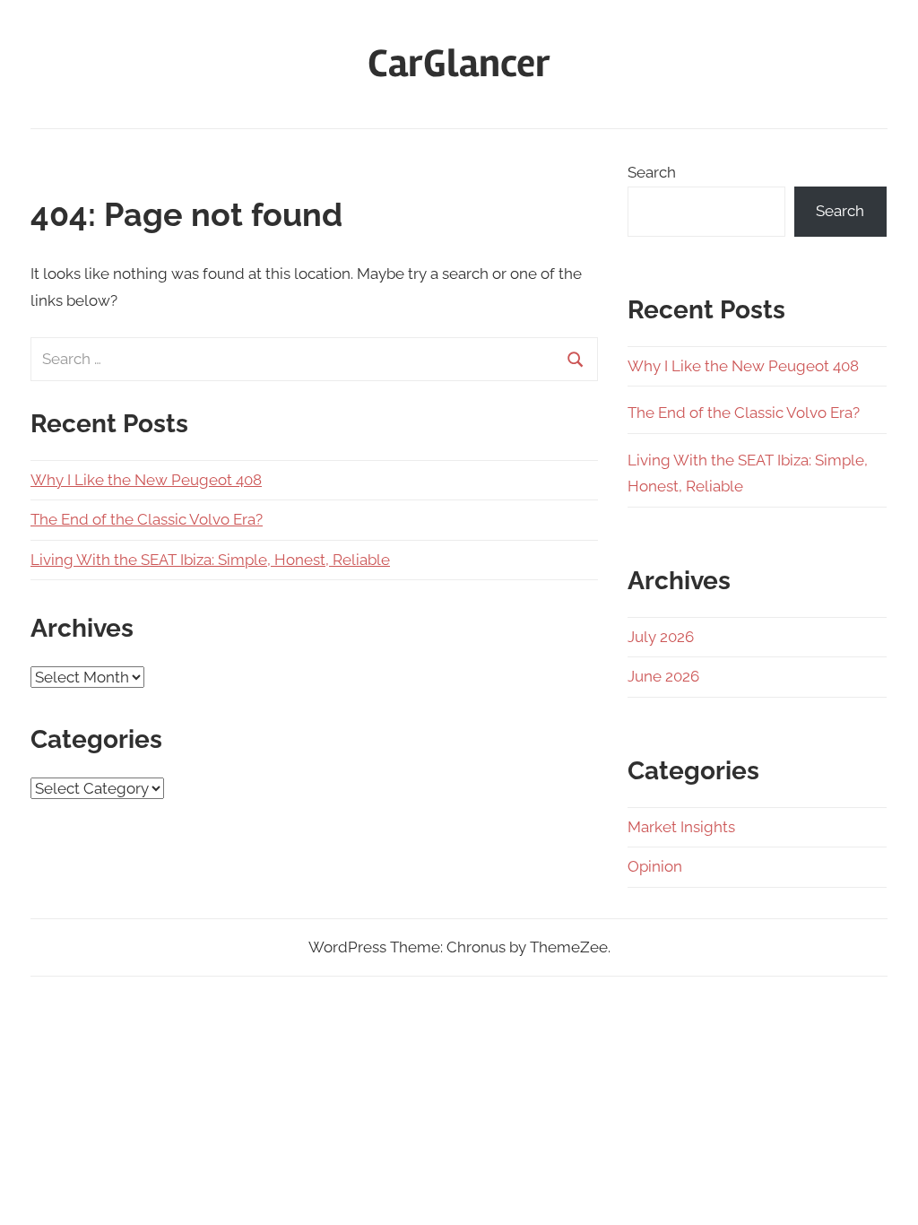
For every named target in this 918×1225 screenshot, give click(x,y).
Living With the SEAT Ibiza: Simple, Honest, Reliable (210, 560)
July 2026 (661, 637)
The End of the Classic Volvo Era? (146, 519)
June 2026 (663, 676)
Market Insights (681, 827)
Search (652, 172)
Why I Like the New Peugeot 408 (146, 480)
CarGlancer (459, 63)
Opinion (655, 866)
